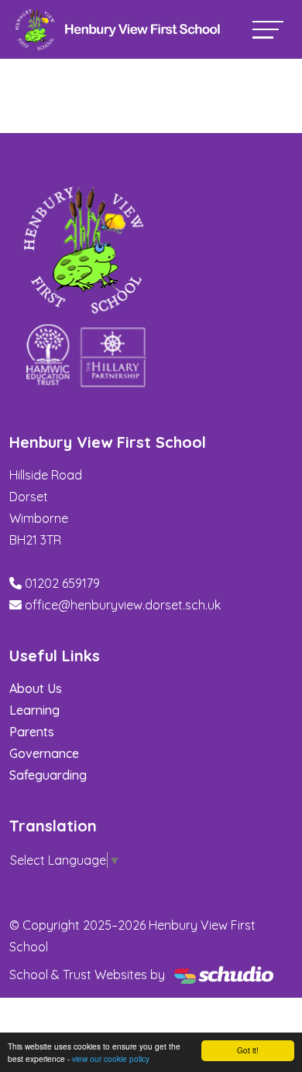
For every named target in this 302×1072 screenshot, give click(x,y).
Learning (34, 710)
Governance (44, 753)
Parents (31, 731)
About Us (35, 688)
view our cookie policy (110, 1058)
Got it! (248, 1050)
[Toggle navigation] (268, 30)
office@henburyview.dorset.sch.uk (123, 605)
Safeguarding (48, 775)
